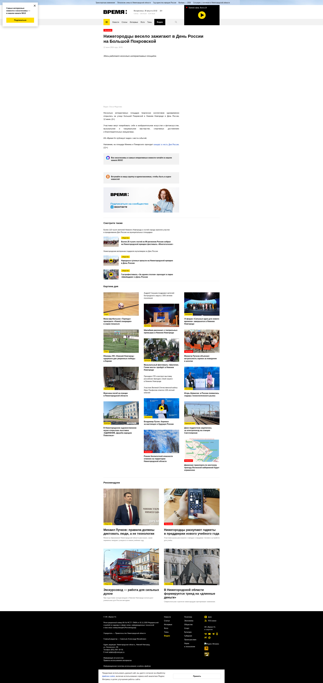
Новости (167, 617)
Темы (166, 632)
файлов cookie (108, 676)
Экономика (188, 621)
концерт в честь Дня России (166, 144)
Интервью (168, 624)
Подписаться (20, 20)
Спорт (186, 628)
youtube (209, 634)
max (209, 637)
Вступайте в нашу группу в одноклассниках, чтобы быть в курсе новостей (141, 177)
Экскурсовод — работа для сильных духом (131, 589)
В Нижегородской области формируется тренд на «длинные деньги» (189, 591)
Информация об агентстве (113, 658)
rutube (205, 637)
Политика (188, 617)
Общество (188, 624)
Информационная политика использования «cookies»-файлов (127, 666)
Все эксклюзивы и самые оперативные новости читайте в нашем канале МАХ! (141, 159)
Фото (166, 628)
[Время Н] (115, 12)
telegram (213, 634)
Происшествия (190, 640)
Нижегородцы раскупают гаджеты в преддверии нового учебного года (191, 529)
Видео (167, 636)
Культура (188, 632)
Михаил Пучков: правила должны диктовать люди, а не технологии (128, 529)
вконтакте (205, 634)
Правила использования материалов (117, 660)
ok (217, 634)
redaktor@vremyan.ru (116, 652)
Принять (197, 676)
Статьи (167, 621)
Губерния (188, 636)
